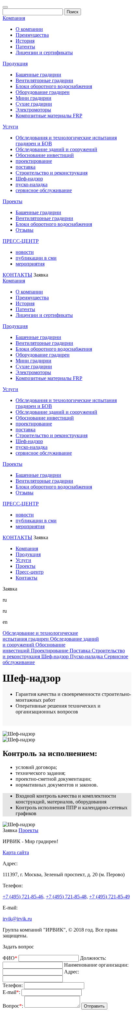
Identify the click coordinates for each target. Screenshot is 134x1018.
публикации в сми (36, 258)
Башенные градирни (38, 74)
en (5, 622)
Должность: (93, 958)
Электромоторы (33, 109)
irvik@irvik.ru (17, 918)
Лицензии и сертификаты (44, 52)
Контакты (26, 578)
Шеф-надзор (29, 178)
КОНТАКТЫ (17, 275)
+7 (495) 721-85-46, (24, 896)
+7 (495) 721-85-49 (109, 896)
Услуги (10, 126)
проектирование (34, 161)
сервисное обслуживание (44, 190)
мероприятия (30, 264)
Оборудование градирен (43, 92)
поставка (25, 167)
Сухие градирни (34, 104)
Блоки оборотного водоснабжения (54, 86)
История (25, 41)
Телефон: (13, 985)
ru (5, 611)
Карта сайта (16, 852)
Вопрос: (13, 1006)
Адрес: (71, 971)
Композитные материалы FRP (49, 115)
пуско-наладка (31, 184)
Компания (14, 18)
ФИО (10, 958)
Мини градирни (33, 98)
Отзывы (25, 230)
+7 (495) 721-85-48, (67, 896)
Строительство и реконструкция (51, 173)
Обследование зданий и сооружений (56, 149)
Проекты (12, 201)
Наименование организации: (96, 965)
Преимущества (32, 35)
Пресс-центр (30, 572)
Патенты (25, 46)
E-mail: (11, 992)
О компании (29, 29)
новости (25, 252)
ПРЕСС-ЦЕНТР (21, 241)
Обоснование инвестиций (45, 155)
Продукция (15, 63)
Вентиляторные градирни (44, 80)
